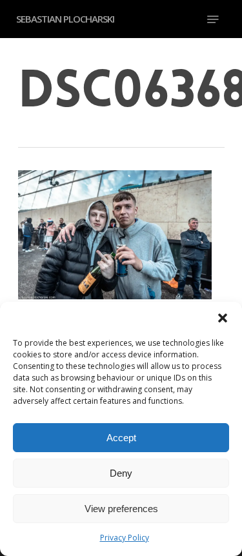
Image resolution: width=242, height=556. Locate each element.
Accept (121, 437)
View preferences (121, 508)
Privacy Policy (124, 537)
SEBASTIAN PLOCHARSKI (65, 19)
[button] (222, 318)
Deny (121, 473)
